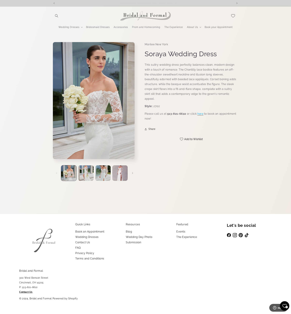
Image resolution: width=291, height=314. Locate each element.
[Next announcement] (237, 3)
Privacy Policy (84, 253)
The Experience (186, 237)
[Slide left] (56, 173)
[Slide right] (132, 173)
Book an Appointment (89, 231)
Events (180, 231)
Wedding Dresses (87, 237)
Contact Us (82, 242)
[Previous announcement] (54, 3)
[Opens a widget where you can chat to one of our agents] (278, 308)
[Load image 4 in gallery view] (120, 173)
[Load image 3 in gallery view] (103, 173)
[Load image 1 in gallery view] (68, 173)
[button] (56, 16)
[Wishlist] (233, 16)
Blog (129, 231)
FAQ (78, 247)
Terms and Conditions (89, 258)
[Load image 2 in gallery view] (85, 173)
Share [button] (152, 129)
